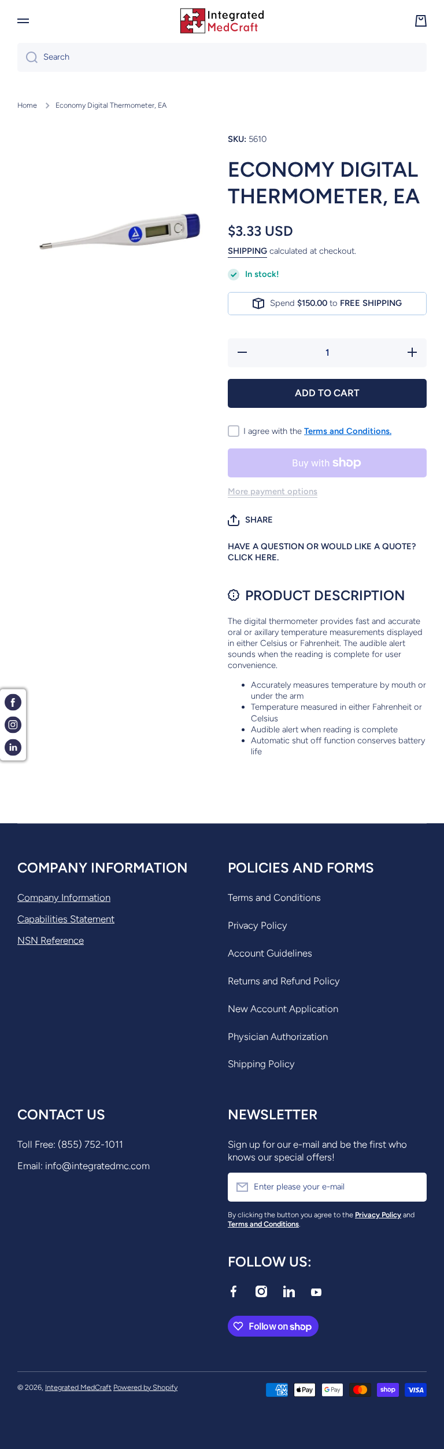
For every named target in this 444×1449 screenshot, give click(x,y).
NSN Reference (50, 940)
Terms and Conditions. (347, 431)
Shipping (247, 251)
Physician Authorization (278, 1036)
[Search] (27, 57)
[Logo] (222, 21)
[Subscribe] (412, 1187)
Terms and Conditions (274, 897)
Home (27, 105)
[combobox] (222, 57)
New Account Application (283, 1008)
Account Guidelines (270, 953)
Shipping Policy (261, 1064)
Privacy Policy (257, 925)
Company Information (63, 897)
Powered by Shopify (145, 1387)
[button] (250, 520)
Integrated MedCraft (78, 1387)
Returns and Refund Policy (284, 981)
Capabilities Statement (65, 919)
